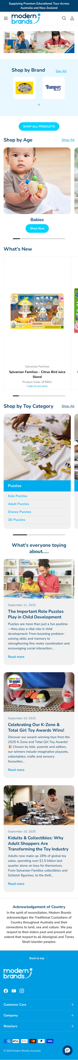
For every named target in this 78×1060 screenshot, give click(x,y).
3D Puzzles (16, 520)
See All (61, 71)
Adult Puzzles (18, 504)
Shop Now (37, 228)
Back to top (37, 958)
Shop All (68, 140)
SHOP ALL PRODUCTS (39, 126)
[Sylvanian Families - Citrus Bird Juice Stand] (37, 310)
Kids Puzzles (17, 496)
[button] (67, 1050)
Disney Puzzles (19, 512)
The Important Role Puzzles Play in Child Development (36, 614)
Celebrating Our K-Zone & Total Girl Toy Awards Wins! (36, 727)
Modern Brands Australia (26, 1050)
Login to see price (37, 386)
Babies (37, 220)
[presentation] (38, 104)
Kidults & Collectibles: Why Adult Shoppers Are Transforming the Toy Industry (38, 843)
